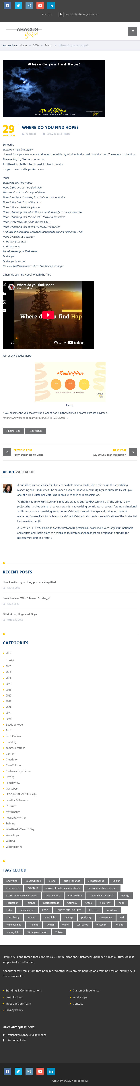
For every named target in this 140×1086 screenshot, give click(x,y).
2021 (8, 690)
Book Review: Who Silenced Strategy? (26, 598)
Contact (78, 1003)
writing (119, 925)
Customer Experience (18, 771)
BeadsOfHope (33, 881)
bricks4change (72, 881)
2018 (8, 672)
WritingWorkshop (37, 932)
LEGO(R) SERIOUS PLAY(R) (21, 794)
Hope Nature (35, 431)
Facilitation (12, 903)
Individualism (27, 910)
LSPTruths (11, 806)
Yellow (59, 932)
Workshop (82, 925)
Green (88, 903)
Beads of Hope (61, 134)
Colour (116, 881)
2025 (8, 713)
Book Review (13, 736)
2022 (8, 695)
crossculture (75, 896)
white (65, 925)
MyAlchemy (13, 812)
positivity (86, 917)
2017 (8, 666)
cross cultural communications (63, 888)
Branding (11, 742)
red (122, 917)
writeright (101, 925)
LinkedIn (93, 910)
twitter (50, 925)
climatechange (96, 881)
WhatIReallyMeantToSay (20, 829)
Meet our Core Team (18, 1003)
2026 (8, 719)
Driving (10, 777)
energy (125, 896)
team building (13, 925)
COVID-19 (33, 888)
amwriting (12, 881)
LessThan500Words (17, 800)
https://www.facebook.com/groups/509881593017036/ (35, 418)
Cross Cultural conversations (22, 896)
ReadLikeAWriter (16, 818)
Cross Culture (13, 997)
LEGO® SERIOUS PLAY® (69, 910)
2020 (49, 134)
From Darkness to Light (28, 452)
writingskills (12, 932)
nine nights (50, 917)
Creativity (12, 759)
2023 (8, 701)
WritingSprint (14, 847)
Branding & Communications (23, 990)
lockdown (112, 910)
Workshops (12, 835)
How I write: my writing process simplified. (30, 582)
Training (10, 823)
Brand (52, 881)
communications (15, 748)
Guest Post (12, 788)
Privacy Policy (14, 1010)
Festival (31, 903)
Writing (10, 841)
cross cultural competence (102, 888)
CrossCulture (13, 765)
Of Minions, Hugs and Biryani (21, 614)
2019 (8, 678)
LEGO (45, 910)
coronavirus (13, 888)
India (9, 910)
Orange (69, 917)
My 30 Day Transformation (109, 452)
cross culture (53, 896)
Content (10, 754)
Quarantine (106, 917)
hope (121, 903)
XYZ (11, 660)
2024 (8, 707)
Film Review (13, 783)
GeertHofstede (51, 903)
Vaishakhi (24, 471)
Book (9, 730)
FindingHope (13, 431)
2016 (8, 653)
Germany (72, 903)
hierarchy (105, 903)
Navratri (32, 917)
